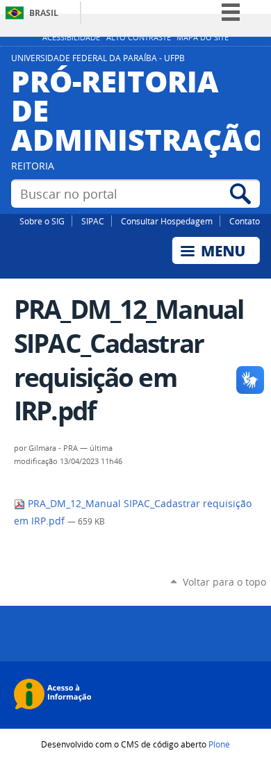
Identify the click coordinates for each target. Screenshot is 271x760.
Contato (244, 220)
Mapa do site (202, 37)
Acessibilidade (71, 37)
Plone (219, 744)
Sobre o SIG (42, 220)
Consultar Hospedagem (167, 220)
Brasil (43, 13)
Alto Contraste (138, 37)
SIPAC (92, 220)
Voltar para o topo (224, 581)
